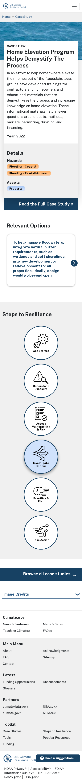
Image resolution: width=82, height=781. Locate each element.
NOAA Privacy (14, 769)
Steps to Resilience (57, 731)
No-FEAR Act (47, 773)
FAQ (6, 657)
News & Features (15, 624)
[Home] (16, 5)
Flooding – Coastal (22, 166)
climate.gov (11, 713)
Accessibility (39, 769)
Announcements (54, 682)
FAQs (46, 631)
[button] (74, 263)
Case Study (23, 17)
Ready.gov (11, 777)
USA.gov (49, 706)
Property (16, 188)
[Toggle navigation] (74, 6)
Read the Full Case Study (44, 204)
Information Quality (18, 773)
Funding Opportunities (19, 682)
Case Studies (12, 731)
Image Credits (16, 594)
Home (6, 17)
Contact (8, 664)
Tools (7, 737)
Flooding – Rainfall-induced (28, 173)
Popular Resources (56, 737)
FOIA (58, 769)
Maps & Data (52, 624)
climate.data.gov (15, 706)
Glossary (9, 688)
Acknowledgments (56, 651)
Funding (8, 744)
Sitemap (49, 657)
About (7, 651)
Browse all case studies (47, 573)
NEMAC (48, 713)
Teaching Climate (15, 631)
